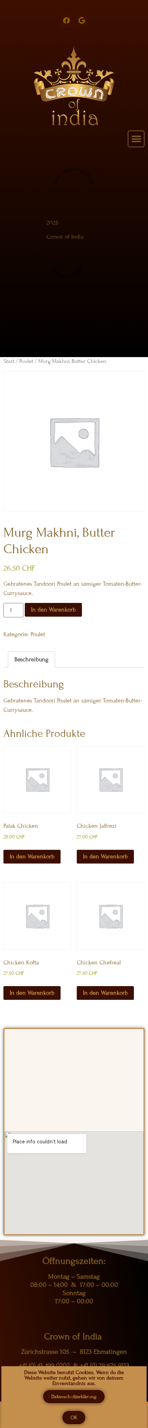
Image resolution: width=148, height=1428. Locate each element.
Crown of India (65, 236)
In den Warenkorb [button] (32, 856)
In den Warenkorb (53, 609)
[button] (136, 138)
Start (8, 361)
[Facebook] (66, 20)
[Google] (82, 20)
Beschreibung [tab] (31, 659)
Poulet (26, 361)
